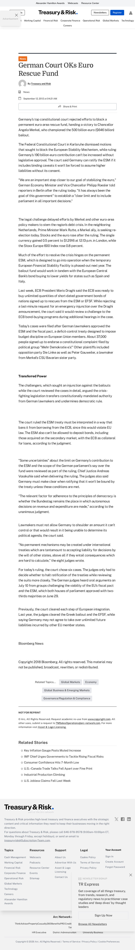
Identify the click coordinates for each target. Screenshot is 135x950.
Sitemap (34, 878)
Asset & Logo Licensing (62, 869)
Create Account (114, 861)
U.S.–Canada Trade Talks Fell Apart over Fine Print (58, 768)
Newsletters (100, 12)
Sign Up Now (103, 915)
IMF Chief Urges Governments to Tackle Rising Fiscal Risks (64, 756)
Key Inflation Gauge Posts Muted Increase (52, 750)
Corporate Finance (15, 873)
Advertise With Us (65, 862)
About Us (60, 857)
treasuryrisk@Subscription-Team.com (27, 840)
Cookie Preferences (109, 941)
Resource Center (90, 3)
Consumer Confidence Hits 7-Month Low (51, 762)
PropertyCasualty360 (39, 923)
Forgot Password (115, 867)
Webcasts (73, 3)
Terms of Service (90, 862)
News (23, 58)
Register (117, 12)
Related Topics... (45, 682)
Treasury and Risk (41, 83)
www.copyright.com (99, 719)
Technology (11, 888)
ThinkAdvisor (21, 923)
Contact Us (61, 877)
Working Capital (13, 862)
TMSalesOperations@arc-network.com (78, 723)
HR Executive (39, 932)
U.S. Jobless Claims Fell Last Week (47, 780)
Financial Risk (12, 867)
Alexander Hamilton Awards (50, 3)
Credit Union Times (71, 925)
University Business (93, 932)
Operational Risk (14, 878)
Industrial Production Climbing (44, 774)
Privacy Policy (88, 867)
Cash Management (15, 857)
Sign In (109, 856)
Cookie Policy (88, 857)
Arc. (37, 941)
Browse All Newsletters (92, 924)
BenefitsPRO (58, 923)
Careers (9, 894)
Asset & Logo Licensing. (52, 727)
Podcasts (35, 862)
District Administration (64, 932)
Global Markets (13, 883)
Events (34, 873)
